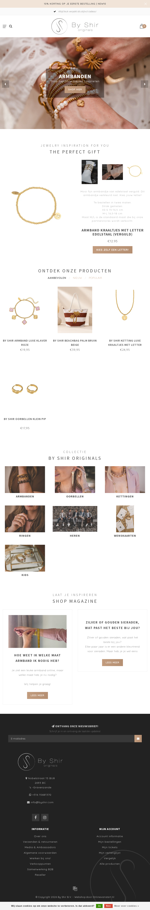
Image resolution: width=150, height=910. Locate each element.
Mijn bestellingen (109, 841)
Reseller (40, 874)
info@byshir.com (42, 802)
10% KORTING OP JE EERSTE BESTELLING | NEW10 (75, 3)
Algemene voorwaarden (40, 852)
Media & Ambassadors (40, 847)
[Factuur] (75, 888)
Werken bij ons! (40, 858)
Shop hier (75, 89)
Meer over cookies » (126, 906)
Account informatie (110, 836)
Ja (99, 906)
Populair (95, 278)
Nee (108, 906)
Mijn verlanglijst (110, 852)
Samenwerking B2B (40, 869)
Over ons (40, 836)
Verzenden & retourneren (40, 841)
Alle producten (110, 863)
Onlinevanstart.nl (103, 897)
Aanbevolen (57, 278)
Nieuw (77, 278)
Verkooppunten (40, 863)
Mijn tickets (110, 847)
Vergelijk (110, 858)
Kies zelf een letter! (112, 249)
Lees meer (37, 695)
